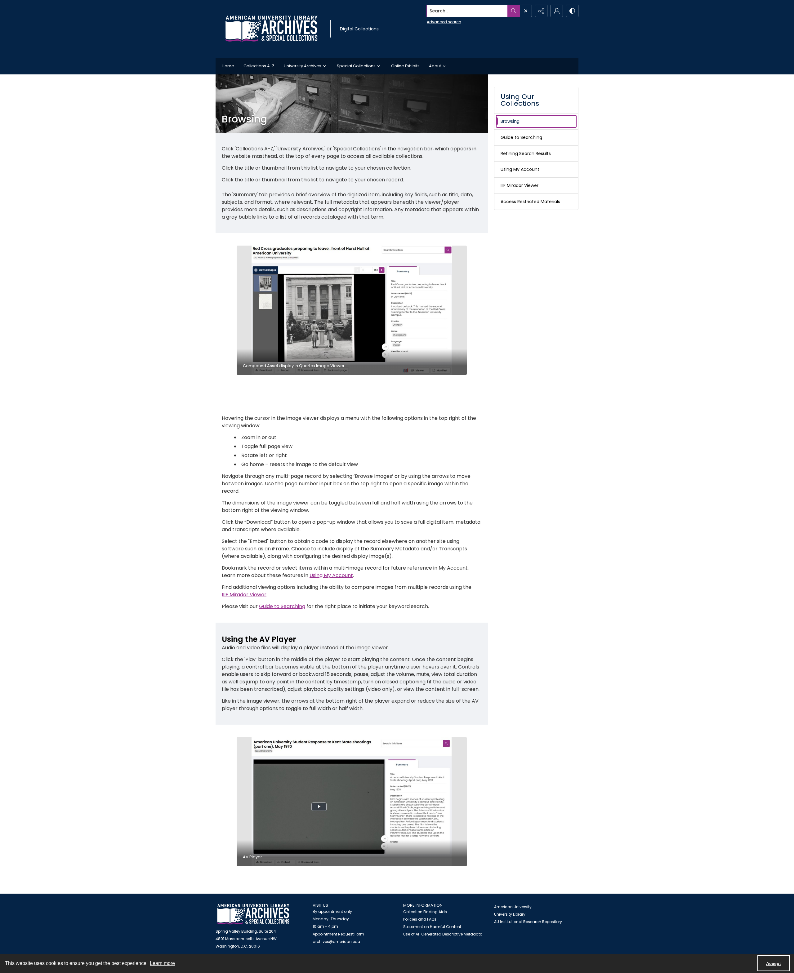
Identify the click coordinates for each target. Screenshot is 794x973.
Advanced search (444, 21)
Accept (773, 963)
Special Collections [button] (356, 66)
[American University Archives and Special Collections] (253, 914)
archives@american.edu (336, 941)
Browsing (510, 121)
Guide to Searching (282, 606)
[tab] (352, 310)
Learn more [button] (162, 963)
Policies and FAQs (419, 919)
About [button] (435, 66)
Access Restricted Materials (530, 201)
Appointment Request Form (338, 934)
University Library (509, 914)
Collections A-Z (258, 66)
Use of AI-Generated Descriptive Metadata (443, 934)
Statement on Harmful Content (432, 926)
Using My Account (331, 575)
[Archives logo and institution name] (271, 28)
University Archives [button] (302, 66)
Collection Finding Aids (425, 911)
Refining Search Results (526, 153)
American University (513, 906)
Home (228, 66)
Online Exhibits (405, 66)
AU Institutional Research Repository (528, 921)
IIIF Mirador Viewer (244, 594)
